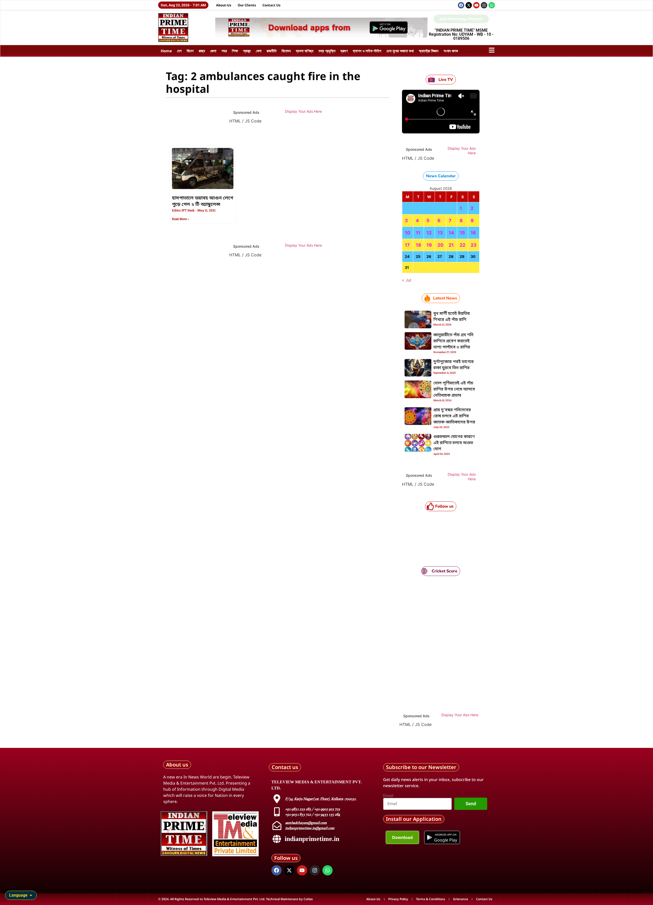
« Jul (406, 280)
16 (473, 232)
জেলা (213, 50)
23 (473, 245)
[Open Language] (31, 895)
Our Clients (247, 5)
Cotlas (308, 899)
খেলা (258, 50)
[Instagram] (484, 5)
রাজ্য (202, 50)
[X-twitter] (469, 5)
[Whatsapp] (491, 5)
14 (451, 232)
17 (407, 245)
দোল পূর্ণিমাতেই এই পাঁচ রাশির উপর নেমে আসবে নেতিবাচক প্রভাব (454, 389)
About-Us (223, 5)
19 (429, 245)
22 (462, 245)
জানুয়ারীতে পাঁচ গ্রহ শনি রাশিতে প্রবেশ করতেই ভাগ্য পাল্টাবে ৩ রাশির (453, 341)
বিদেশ (190, 50)
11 (418, 232)
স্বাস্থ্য (247, 50)
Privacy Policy (398, 899)
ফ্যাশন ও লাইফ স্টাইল (367, 50)
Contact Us (271, 5)
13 (440, 232)
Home (166, 50)
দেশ (179, 50)
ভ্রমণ (344, 50)
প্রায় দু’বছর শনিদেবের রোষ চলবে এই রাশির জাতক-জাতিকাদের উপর (454, 416)
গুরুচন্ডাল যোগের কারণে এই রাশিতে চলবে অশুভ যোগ (454, 443)
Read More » (180, 219)
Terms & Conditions (430, 899)
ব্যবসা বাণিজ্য (304, 50)
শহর (224, 50)
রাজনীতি (272, 50)
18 (418, 245)
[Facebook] (461, 5)
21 (451, 245)
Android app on (445, 834)
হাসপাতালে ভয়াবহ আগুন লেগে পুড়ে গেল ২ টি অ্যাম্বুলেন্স (202, 201)
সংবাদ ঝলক (451, 50)
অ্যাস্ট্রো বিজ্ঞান (428, 50)
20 (440, 245)
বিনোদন (286, 50)
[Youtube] (476, 5)
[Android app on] (429, 837)
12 (429, 232)
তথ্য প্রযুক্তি (327, 50)
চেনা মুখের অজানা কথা (400, 50)
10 (407, 232)
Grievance (460, 899)
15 (462, 232)
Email (388, 796)
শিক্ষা (235, 50)
